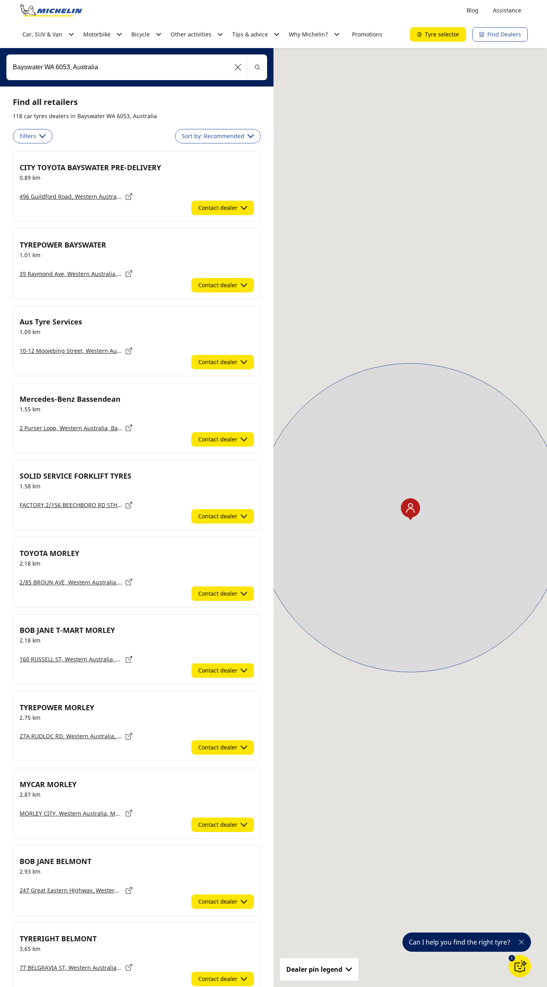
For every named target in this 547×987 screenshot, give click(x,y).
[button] (238, 67)
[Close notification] (521, 942)
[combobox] (136, 67)
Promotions (367, 34)
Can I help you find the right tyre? (459, 942)
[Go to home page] (51, 10)
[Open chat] (520, 966)
